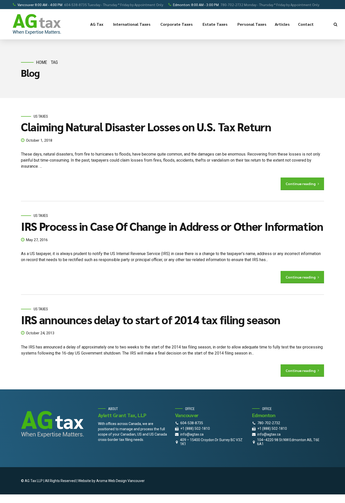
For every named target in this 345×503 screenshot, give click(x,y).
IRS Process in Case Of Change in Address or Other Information (172, 226)
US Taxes (41, 116)
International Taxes (132, 24)
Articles (282, 24)
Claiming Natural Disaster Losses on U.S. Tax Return (146, 126)
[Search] (335, 24)
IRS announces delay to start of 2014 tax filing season (150, 319)
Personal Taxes (251, 24)
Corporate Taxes (176, 24)
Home (41, 62)
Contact (306, 24)
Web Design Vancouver (126, 481)
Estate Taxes (215, 24)
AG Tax (96, 24)
